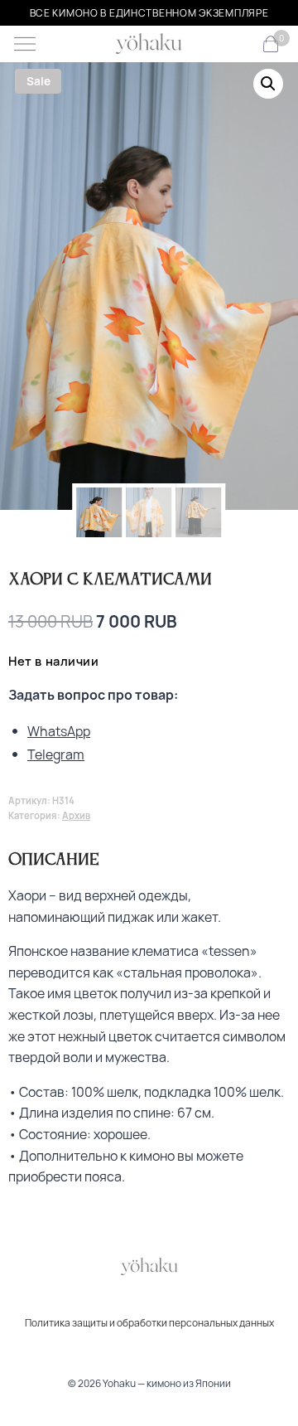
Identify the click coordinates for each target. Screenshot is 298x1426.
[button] (268, 84)
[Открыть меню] (24, 44)
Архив (76, 815)
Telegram (55, 754)
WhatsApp (58, 731)
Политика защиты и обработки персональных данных (149, 1323)
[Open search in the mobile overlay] (243, 44)
